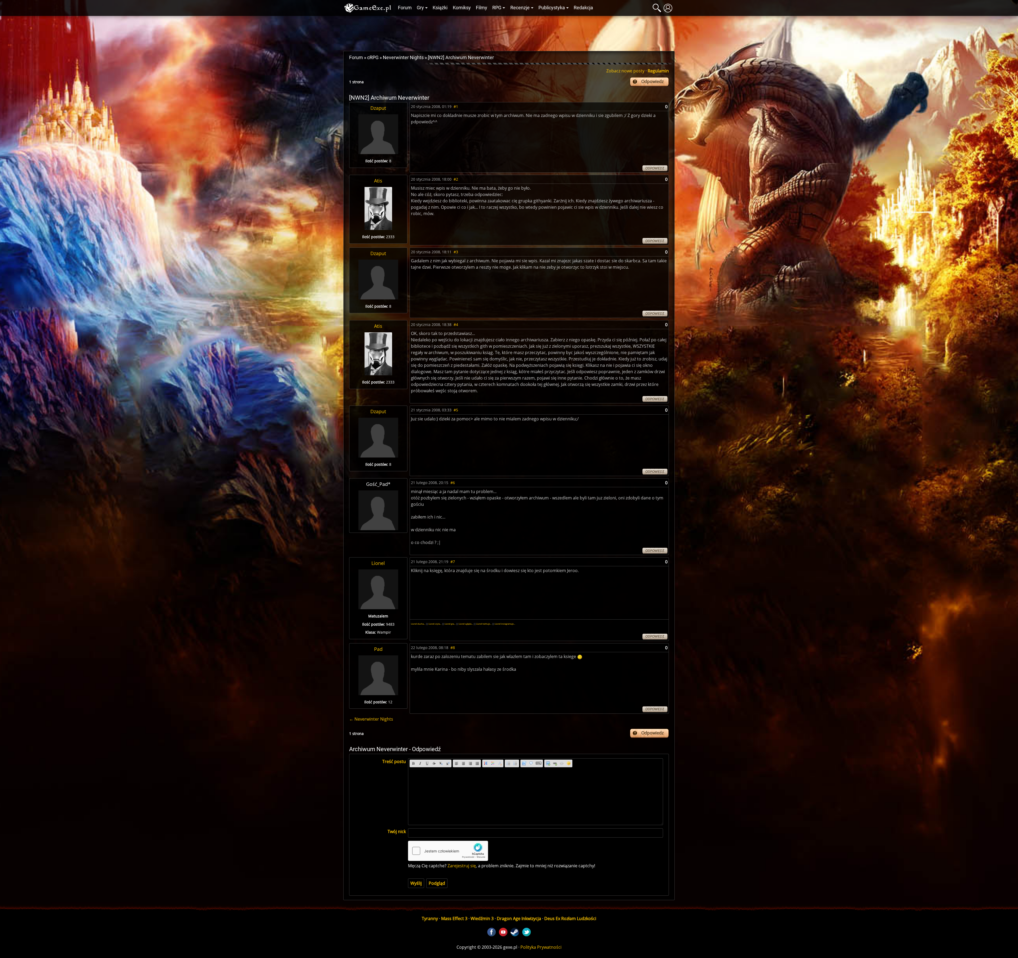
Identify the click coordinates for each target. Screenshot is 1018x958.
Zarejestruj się (461, 866)
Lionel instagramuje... (505, 623)
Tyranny (430, 918)
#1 (456, 106)
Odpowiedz (652, 81)
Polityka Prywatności (540, 947)
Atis (378, 180)
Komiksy (462, 7)
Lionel (378, 563)
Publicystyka (551, 7)
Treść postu (394, 761)
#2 (456, 179)
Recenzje (520, 7)
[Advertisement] (509, 32)
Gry (420, 7)
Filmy (481, 7)
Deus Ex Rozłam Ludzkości (570, 918)
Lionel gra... (450, 623)
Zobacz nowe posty (625, 71)
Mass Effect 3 (454, 918)
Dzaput (378, 108)
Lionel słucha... (418, 623)
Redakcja (583, 7)
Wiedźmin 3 (482, 918)
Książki (440, 7)
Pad (378, 649)
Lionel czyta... (434, 623)
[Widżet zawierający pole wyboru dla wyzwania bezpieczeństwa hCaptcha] (448, 851)
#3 (456, 251)
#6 (452, 482)
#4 (456, 324)
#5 (456, 409)
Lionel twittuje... (484, 623)
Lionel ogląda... (466, 623)
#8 (452, 647)
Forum (405, 7)
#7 (452, 561)
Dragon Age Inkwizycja (519, 918)
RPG (496, 7)
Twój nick (397, 831)
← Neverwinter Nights (371, 719)
